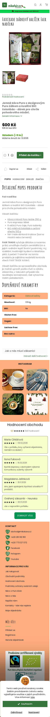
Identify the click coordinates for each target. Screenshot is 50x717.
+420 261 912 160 (18, 537)
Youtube (15, 559)
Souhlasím (26, 704)
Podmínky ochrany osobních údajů (21, 586)
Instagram (15, 553)
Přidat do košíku (29, 155)
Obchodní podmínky (15, 576)
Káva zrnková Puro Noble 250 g (24, 219)
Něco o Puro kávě (13, 591)
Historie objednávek (14, 640)
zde (33, 697)
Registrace (10, 635)
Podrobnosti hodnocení (13, 96)
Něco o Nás (10, 596)
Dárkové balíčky (32, 296)
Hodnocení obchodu (25, 424)
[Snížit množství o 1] (5, 155)
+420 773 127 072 (19, 542)
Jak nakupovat (12, 571)
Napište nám (11, 600)
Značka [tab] (40, 179)
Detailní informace (11, 116)
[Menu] (4, 5)
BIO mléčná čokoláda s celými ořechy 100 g (23, 230)
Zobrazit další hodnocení (35, 356)
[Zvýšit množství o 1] (12, 155)
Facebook (15, 548)
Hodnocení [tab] (18, 179)
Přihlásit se (10, 630)
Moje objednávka (13, 610)
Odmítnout (16, 712)
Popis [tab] (8, 179)
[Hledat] (35, 5)
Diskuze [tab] (30, 179)
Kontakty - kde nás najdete (18, 605)
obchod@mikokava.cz (21, 531)
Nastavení (34, 712)
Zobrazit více (25, 515)
